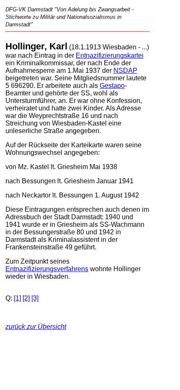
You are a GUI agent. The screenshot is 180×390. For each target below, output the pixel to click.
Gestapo (112, 85)
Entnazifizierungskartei (110, 55)
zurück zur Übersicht (35, 326)
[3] (35, 298)
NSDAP (125, 70)
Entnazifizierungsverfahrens (46, 268)
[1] (17, 298)
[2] (26, 298)
